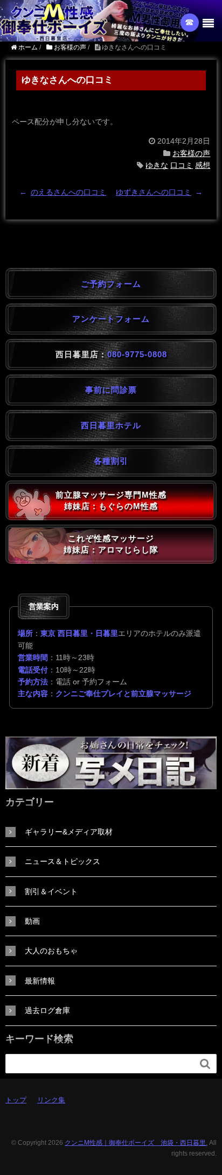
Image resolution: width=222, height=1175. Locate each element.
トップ (15, 1100)
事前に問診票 (111, 389)
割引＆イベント (51, 891)
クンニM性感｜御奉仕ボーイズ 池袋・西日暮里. (136, 1142)
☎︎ (190, 22)
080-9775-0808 (137, 354)
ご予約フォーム (111, 283)
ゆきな (156, 165)
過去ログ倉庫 (47, 1010)
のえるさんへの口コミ (68, 192)
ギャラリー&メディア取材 (69, 831)
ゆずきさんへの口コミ (153, 192)
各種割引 (111, 460)
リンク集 (51, 1100)
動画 (32, 921)
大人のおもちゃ (51, 950)
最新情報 (40, 980)
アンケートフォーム (111, 318)
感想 (202, 165)
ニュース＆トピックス (62, 861)
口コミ (181, 165)
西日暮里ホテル (111, 425)
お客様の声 (191, 153)
